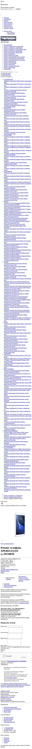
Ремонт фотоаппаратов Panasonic (16, 342)
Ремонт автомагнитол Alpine (15, 267)
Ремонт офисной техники (11, 55)
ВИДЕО (6, 201)
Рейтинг (3, 650)
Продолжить (4, 664)
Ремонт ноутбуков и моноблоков (13, 51)
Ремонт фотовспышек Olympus (15, 348)
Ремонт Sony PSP (20, 224)
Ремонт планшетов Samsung (14, 187)
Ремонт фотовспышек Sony (14, 351)
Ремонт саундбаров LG (24, 317)
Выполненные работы (10, 585)
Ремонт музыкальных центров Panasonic (15, 298)
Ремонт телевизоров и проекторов (13, 46)
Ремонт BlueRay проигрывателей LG (17, 209)
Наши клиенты (8, 23)
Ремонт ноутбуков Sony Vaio (15, 133)
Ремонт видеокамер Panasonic (15, 238)
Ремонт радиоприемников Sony (15, 315)
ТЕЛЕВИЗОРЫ (8, 79)
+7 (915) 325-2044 (6, 73)
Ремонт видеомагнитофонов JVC (16, 244)
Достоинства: (4, 632)
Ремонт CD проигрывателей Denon (16, 371)
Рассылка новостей (9, 722)
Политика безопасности (10, 707)
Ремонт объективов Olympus (15, 327)
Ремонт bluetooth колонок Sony (15, 264)
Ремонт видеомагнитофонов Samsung (17, 256)
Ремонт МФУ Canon (22, 432)
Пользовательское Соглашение (12, 709)
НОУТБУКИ (7, 108)
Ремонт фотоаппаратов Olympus (16, 339)
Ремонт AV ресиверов (10, 63)
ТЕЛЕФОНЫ (7, 135)
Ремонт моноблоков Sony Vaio (15, 113)
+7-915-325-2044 (8, 727)
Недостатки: (4, 638)
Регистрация (10, 32)
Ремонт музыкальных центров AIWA (17, 288)
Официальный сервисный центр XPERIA (18, 685)
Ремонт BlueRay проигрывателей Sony (17, 212)
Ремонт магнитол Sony (24, 286)
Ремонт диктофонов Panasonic (15, 276)
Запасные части (8, 26)
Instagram (6, 739)
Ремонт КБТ (7, 69)
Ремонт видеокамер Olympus (15, 235)
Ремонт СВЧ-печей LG (24, 358)
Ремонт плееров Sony (24, 310)
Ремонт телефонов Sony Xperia (15, 163)
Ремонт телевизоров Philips (14, 93)
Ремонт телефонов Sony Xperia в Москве (12, 686)
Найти (2, 572)
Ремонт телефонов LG (24, 146)
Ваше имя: (3, 626)
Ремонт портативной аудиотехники (14, 58)
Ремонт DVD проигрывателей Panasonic (15, 219)
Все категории (8, 45)
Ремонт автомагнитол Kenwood (15, 270)
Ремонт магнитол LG (23, 281)
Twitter (6, 742)
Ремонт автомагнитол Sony (14, 273)
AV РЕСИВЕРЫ (8, 447)
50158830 (3, 685)
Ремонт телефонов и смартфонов (13, 48)
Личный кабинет (8, 717)
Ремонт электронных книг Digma (16, 193)
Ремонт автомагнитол (10, 61)
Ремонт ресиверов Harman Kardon (16, 460)
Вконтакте (7, 741)
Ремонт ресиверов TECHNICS (15, 487)
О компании (7, 19)
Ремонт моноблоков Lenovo (14, 110)
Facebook (6, 738)
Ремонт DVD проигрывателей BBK (17, 203)
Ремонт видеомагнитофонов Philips (16, 253)
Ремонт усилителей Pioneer (14, 422)
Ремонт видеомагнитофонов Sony (16, 259)
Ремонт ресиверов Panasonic (14, 475)
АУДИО (6, 262)
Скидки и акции (8, 28)
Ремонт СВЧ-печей (9, 64)
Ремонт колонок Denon (24, 388)
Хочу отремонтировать (7, 543)
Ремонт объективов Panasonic (15, 330)
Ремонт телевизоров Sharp (14, 99)
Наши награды (8, 22)
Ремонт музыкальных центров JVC (16, 291)
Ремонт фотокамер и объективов (13, 52)
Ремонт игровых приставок (11, 66)
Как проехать (7, 25)
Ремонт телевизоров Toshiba (14, 105)
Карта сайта (7, 712)
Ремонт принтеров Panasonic (15, 439)
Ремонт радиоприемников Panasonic (17, 312)
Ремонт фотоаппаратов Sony (15, 345)
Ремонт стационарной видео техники (14, 60)
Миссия (6, 20)
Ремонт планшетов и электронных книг (15, 49)
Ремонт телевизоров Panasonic (15, 90)
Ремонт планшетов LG (24, 182)
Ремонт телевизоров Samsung (15, 96)
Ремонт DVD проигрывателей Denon (17, 206)
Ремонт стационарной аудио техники (14, 57)
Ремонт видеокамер (9, 54)
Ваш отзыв (4, 645)
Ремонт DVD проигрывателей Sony (17, 222)
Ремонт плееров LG (22, 305)
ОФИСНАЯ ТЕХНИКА (11, 431)
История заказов (8, 719)
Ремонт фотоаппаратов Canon (15, 336)
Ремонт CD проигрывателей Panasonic (17, 377)
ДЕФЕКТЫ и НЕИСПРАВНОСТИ (10, 559)
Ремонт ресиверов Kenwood (14, 463)
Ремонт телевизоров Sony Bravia (16, 102)
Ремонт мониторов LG (24, 437)
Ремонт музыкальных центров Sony (17, 303)
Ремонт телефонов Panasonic (15, 154)
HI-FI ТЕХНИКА (9, 369)
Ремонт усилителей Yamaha (14, 428)
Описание (7, 584)
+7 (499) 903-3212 (6, 75)
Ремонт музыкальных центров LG (16, 294)
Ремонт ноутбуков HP (24, 124)
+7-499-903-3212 (8, 729)
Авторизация (11, 34)
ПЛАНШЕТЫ (8, 171)
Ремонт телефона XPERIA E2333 (13, 683)
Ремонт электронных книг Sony (16, 199)
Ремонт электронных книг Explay (16, 196)
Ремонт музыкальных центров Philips (17, 300)
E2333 (25, 683)
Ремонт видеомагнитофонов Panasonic (17, 250)
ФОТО (6, 322)
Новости (6, 17)
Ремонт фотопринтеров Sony (15, 445)
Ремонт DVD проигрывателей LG (16, 216)
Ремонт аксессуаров (9, 67)
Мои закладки (8, 720)
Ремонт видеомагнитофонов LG (16, 247)
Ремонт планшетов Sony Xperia (15, 190)
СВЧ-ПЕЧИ (7, 354)
